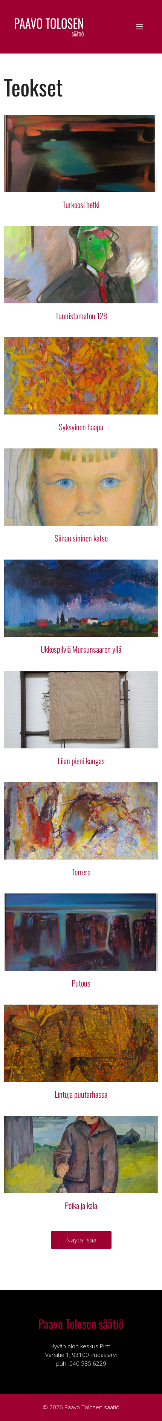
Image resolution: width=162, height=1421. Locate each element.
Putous (81, 983)
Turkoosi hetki (81, 204)
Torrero (81, 872)
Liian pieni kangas (81, 760)
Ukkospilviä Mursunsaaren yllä (81, 649)
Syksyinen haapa (81, 427)
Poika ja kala (81, 1205)
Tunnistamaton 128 (81, 315)
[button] (81, 1240)
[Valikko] (139, 26)
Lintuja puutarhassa (81, 1094)
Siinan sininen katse (81, 538)
